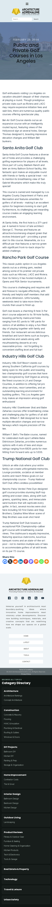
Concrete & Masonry (12, 715)
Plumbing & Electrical (13, 728)
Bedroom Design (11, 803)
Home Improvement (15, 775)
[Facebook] (5, 561)
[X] (10, 561)
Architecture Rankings (13, 696)
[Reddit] (15, 561)
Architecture (11, 691)
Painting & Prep (10, 761)
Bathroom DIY (10, 752)
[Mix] (36, 561)
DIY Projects (10, 747)
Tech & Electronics (12, 855)
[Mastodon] (31, 561)
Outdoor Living (12, 817)
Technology (10, 879)
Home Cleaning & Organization (17, 846)
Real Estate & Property (16, 869)
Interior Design (12, 794)
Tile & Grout (9, 784)
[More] (46, 561)
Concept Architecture (13, 700)
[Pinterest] (25, 561)
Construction (11, 710)
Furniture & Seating (12, 841)
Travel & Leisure (12, 889)
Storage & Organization (14, 765)
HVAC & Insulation (11, 724)
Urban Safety (11, 899)
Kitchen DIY (9, 756)
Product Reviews (13, 832)
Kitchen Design (10, 808)
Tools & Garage (10, 859)
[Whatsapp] (41, 561)
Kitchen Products (11, 850)
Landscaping (9, 822)
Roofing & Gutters (11, 732)
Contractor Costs (11, 779)
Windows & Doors (12, 737)
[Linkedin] (20, 561)
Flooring (7, 719)
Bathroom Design (11, 799)
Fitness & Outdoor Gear (14, 837)
